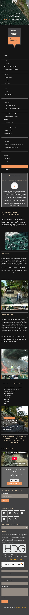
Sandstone (7, 86)
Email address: (4, 493)
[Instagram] (10, 519)
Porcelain (6, 119)
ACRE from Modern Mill (10, 105)
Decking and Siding (8, 97)
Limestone (7, 83)
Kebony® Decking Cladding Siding (12, 108)
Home (5, 19)
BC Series (7, 60)
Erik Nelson (15, 422)
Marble (6, 80)
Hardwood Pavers (8, 133)
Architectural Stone (8, 72)
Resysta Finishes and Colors (11, 69)
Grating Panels (7, 169)
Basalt (6, 91)
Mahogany (7, 102)
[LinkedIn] (22, 513)
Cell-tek (5, 166)
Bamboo (7, 99)
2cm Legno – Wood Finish (10, 122)
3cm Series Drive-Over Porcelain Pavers (14, 127)
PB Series (7, 63)
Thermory (7, 141)
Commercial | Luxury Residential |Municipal (14, 559)
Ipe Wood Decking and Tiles (11, 113)
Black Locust (7, 139)
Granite (6, 74)
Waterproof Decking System (11, 116)
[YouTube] (4, 519)
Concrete (6, 155)
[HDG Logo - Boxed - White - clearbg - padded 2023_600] (14, 2)
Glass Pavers (7, 152)
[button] (1, 5)
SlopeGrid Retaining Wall (10, 420)
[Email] (10, 513)
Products (10, 19)
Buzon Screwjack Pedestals (10, 58)
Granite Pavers (8, 77)
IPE (5, 136)
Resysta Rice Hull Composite (10, 66)
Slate (6, 88)
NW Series (7, 158)
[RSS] (16, 519)
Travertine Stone (8, 94)
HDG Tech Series (8, 164)
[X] (16, 513)
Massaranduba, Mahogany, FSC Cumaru (14, 144)
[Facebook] (4, 513)
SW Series (7, 161)
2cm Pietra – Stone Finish (10, 125)
